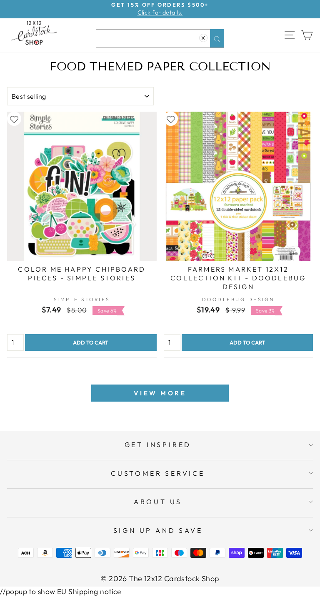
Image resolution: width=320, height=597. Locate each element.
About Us (158, 501)
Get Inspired (158, 444)
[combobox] (160, 38)
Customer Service (158, 473)
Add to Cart (90, 342)
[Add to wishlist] (14, 119)
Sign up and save (158, 530)
